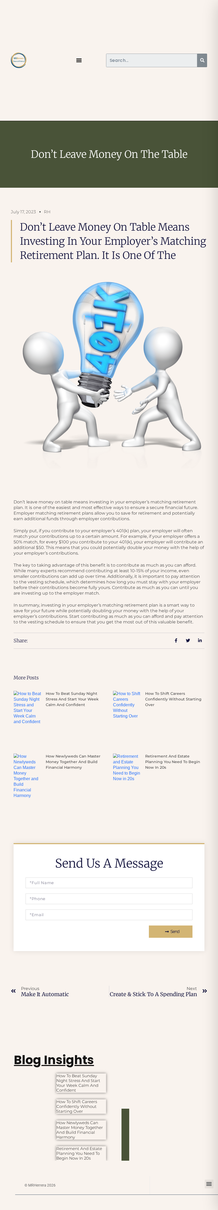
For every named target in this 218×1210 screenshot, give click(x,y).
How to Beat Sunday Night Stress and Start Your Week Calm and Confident (72, 699)
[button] (79, 60)
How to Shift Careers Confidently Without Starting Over (173, 699)
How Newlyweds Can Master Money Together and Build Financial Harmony (73, 762)
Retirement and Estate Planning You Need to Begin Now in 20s (172, 762)
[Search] (202, 60)
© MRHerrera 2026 (40, 1185)
